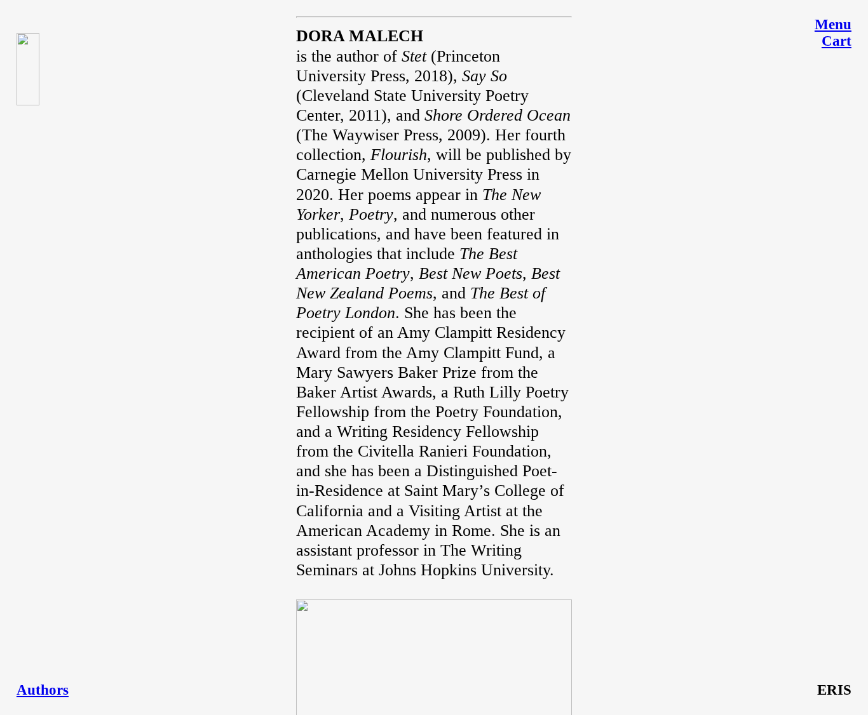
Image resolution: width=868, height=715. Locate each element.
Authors (43, 690)
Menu (833, 24)
